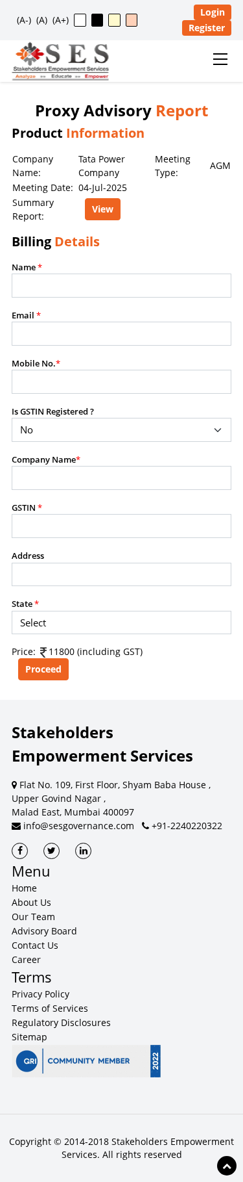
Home (24, 888)
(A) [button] (41, 20)
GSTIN (27, 507)
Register (207, 27)
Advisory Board (44, 931)
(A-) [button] (24, 20)
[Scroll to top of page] (227, 1166)
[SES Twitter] (51, 851)
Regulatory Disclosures (61, 1022)
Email (26, 315)
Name (27, 267)
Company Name (46, 459)
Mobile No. (36, 363)
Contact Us (35, 945)
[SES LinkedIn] (83, 851)
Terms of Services (50, 1008)
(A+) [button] (60, 20)
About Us (31, 902)
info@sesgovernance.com (77, 825)
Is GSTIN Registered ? (53, 411)
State (25, 604)
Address (28, 555)
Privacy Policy (40, 994)
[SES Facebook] (20, 851)
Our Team (33, 916)
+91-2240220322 (185, 825)
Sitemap (29, 1037)
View (102, 209)
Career (26, 959)
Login (212, 12)
